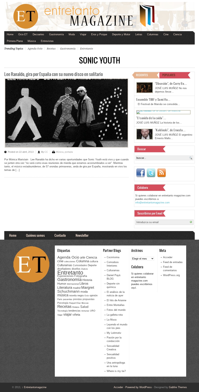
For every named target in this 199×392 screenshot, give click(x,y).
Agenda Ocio (35, 48)
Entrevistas (47, 41)
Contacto (60, 235)
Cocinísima (113, 257)
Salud (84, 306)
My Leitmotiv (114, 332)
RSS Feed (161, 172)
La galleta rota (115, 314)
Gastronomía (56, 34)
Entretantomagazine (34, 387)
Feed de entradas (173, 262)
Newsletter (82, 235)
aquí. (134, 287)
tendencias (74, 310)
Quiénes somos (35, 235)
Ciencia (177, 34)
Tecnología (62, 311)
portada (69, 152)
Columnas (152, 34)
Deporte (92, 265)
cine (60, 261)
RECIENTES (142, 75)
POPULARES (168, 75)
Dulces (84, 269)
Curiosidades (80, 265)
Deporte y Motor (121, 34)
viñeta (76, 314)
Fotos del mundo (116, 309)
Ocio (86, 295)
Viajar (83, 34)
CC (46, 152)
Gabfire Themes (178, 387)
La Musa (111, 319)
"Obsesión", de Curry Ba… (171, 83)
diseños (76, 268)
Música (32, 41)
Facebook (140, 172)
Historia (87, 280)
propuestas (88, 299)
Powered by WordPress (138, 387)
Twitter (151, 172)
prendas (77, 299)
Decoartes (38, 34)
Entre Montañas (116, 305)
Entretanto (86, 48)
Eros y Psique (99, 34)
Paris (59, 299)
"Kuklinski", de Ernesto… (170, 130)
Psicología (62, 303)
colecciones (69, 261)
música (62, 295)
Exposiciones (65, 276)
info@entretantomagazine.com (152, 202)
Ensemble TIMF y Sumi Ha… (153, 99)
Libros (83, 283)
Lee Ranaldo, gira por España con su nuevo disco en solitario (53, 74)
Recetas (51, 48)
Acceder (167, 257)
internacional (73, 284)
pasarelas (67, 299)
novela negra (76, 295)
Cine (165, 34)
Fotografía (80, 275)
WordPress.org (171, 275)
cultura (94, 261)
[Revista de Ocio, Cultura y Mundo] (99, 16)
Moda (72, 34)
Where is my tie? (116, 371)
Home (10, 34)
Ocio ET (23, 34)
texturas (85, 311)
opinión (94, 295)
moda (84, 291)
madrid (76, 287)
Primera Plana (15, 41)
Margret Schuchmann (75, 289)
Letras (138, 34)
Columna (82, 261)
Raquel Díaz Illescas (79, 303)
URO (92, 310)
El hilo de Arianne (116, 300)
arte (82, 257)
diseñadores (64, 268)
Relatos (75, 307)
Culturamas (64, 265)
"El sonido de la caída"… (151, 118)
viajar (67, 314)
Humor (61, 283)
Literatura (64, 287)
